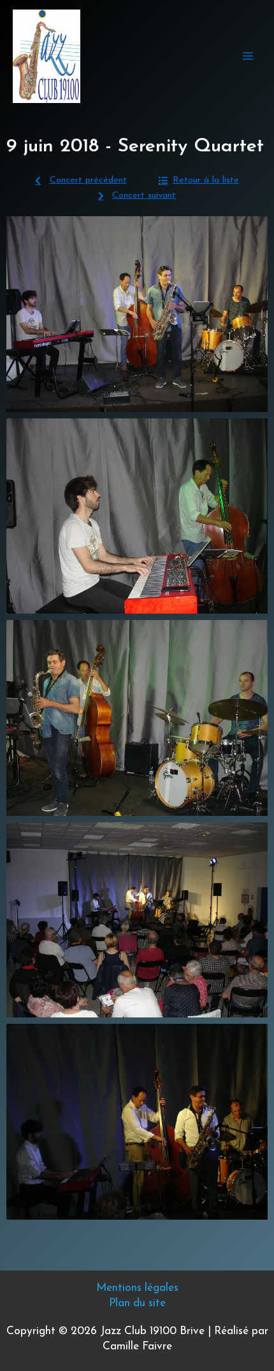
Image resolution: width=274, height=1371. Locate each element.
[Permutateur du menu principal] (247, 56)
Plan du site (137, 1303)
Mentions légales (137, 1288)
